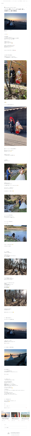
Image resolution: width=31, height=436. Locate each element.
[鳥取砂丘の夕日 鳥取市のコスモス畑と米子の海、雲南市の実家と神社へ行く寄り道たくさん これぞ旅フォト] (5, 414)
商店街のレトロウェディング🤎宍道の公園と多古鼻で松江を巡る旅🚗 (15, 418)
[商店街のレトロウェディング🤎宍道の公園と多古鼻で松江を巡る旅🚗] (15, 414)
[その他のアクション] (26, 7)
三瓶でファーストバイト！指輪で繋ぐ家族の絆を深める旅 (25, 418)
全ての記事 (2, 3)
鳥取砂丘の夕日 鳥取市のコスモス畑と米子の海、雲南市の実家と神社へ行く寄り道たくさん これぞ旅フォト (5, 418)
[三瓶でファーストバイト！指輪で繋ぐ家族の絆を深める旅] (25, 414)
